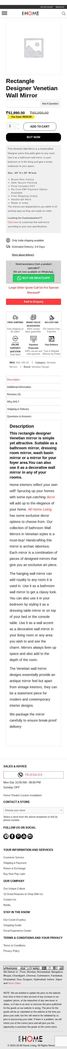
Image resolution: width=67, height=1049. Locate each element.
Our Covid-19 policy (14, 919)
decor (51, 497)
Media (6, 905)
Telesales (33, 774)
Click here (13, 222)
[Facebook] (12, 836)
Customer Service (13, 857)
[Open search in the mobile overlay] (64, 14)
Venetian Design (40, 366)
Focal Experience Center (17, 930)
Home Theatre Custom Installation (22, 795)
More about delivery (23, 254)
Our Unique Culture (14, 888)
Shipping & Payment (14, 862)
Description (13, 379)
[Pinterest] (18, 836)
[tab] (34, 379)
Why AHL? (13, 401)
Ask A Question (50, 103)
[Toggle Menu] (4, 13)
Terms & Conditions (14, 945)
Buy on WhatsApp (36, 278)
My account (47, 7)
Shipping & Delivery (18, 409)
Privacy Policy (11, 950)
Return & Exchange (14, 868)
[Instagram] (30, 836)
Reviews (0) (14, 394)
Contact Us (9, 899)
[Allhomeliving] (30, 14)
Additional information (19, 386)
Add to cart (39, 126)
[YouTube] (23, 836)
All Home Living (40, 509)
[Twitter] (6, 836)
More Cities (14, 983)
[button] (33, 278)
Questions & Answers (19, 416)
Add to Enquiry (33, 301)
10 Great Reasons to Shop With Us (23, 894)
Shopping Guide (12, 925)
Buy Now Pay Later (14, 873)
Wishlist (60, 7)
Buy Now (33, 137)
